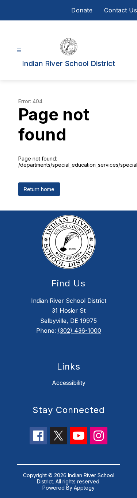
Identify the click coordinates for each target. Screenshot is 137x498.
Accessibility (68, 382)
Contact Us (120, 10)
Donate (81, 10)
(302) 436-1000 (79, 330)
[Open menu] (19, 50)
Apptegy (84, 488)
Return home (39, 189)
